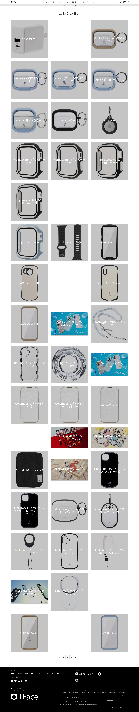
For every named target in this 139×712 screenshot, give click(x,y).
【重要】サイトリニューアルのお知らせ (69, 5)
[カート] (127, 2)
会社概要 (13, 673)
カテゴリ (52, 2)
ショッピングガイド (45, 673)
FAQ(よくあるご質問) (54, 673)
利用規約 (27, 673)
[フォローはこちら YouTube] (26, 681)
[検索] (117, 2)
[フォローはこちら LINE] (19, 681)
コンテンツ (81, 2)
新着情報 (74, 2)
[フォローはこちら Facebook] (12, 681)
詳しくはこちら (110, 700)
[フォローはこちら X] (15, 681)
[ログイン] (120, 2)
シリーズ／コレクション (63, 2)
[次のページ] (80, 657)
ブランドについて (91, 2)
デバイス (46, 2)
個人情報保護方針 (19, 673)
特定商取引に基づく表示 (35, 673)
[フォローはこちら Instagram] (22, 681)
